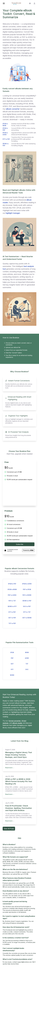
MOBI (27, 652)
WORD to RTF (12, 606)
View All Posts (9, 829)
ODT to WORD (27, 618)
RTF (12, 669)
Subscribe (19, 544)
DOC (26, 669)
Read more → (9, 767)
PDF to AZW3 (12, 595)
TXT (27, 664)
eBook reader (17, 723)
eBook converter (13, 109)
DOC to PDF (27, 606)
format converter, (15, 721)
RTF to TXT (27, 612)
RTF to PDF (12, 612)
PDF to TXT (12, 601)
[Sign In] (34, 3)
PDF (12, 658)
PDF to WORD (27, 595)
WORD (12, 675)
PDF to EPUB (27, 589)
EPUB (12, 652)
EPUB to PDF (12, 584)
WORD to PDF (27, 601)
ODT (12, 664)
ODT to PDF (12, 618)
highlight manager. (13, 213)
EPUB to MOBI (12, 589)
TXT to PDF (12, 623)
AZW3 (27, 658)
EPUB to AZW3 (27, 584)
